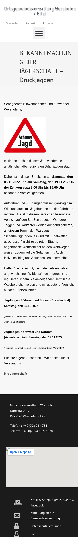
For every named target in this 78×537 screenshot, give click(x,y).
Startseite (11, 23)
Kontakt (30, 23)
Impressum (50, 23)
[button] (39, 33)
